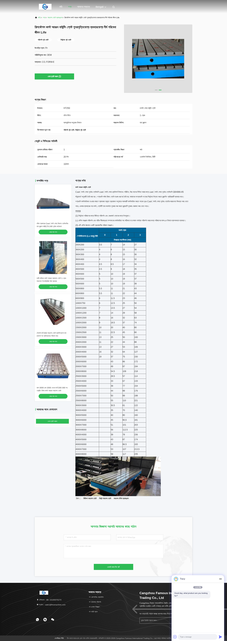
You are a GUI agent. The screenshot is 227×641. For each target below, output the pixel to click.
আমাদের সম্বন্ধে (83, 6)
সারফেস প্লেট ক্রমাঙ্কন (55, 17)
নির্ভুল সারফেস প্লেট (105, 498)
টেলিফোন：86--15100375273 (50, 600)
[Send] (220, 637)
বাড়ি (60, 6)
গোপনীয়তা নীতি (59, 638)
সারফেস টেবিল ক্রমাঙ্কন (121, 498)
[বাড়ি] (45, 7)
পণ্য (69, 6)
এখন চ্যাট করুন (53, 76)
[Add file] (175, 637)
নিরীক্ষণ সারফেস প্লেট (90, 498)
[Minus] (220, 578)
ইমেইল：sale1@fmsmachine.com (52, 605)
